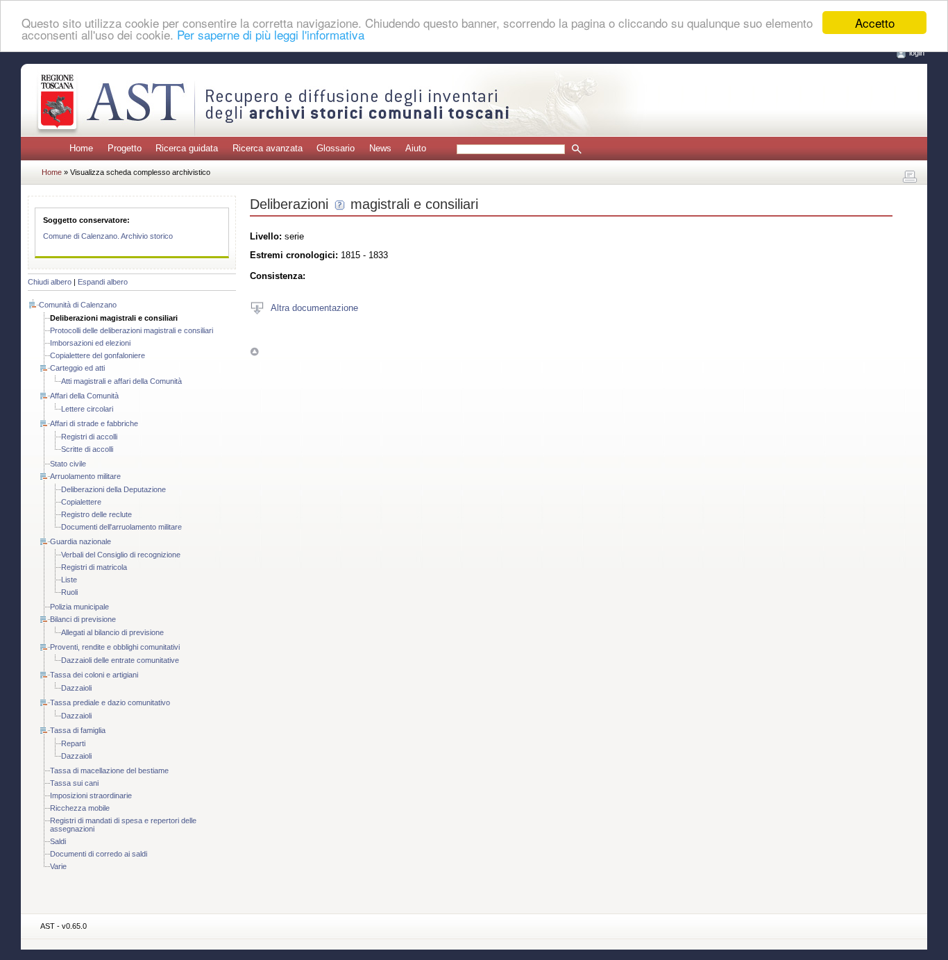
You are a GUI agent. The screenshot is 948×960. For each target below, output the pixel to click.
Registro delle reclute (96, 514)
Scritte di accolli (87, 449)
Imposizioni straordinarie (91, 795)
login (916, 53)
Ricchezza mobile (80, 808)
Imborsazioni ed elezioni (90, 343)
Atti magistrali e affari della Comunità (121, 381)
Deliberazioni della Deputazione (113, 489)
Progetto (125, 148)
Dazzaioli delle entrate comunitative (120, 660)
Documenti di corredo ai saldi (98, 854)
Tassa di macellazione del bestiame (109, 770)
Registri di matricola (94, 567)
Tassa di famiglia (77, 730)
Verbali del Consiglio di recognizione (120, 554)
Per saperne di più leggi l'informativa (270, 35)
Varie (58, 866)
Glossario (335, 148)
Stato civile (68, 464)
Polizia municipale (79, 607)
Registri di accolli (89, 436)
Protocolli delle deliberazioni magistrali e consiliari (131, 330)
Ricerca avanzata (267, 148)
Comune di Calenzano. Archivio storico (108, 236)
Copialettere (81, 502)
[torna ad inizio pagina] (254, 351)
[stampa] (910, 177)
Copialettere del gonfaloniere (97, 355)
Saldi (58, 841)
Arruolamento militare (85, 476)
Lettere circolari (87, 409)
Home (81, 148)
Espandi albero (103, 282)
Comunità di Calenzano (78, 305)
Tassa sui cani (74, 783)
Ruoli (69, 592)
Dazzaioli (76, 688)
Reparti (73, 743)
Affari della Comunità (84, 395)
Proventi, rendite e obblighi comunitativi (115, 647)
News (380, 148)
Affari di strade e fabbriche (94, 423)
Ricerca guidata (186, 148)
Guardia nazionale (80, 541)
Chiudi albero (49, 282)
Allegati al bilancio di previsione (112, 632)
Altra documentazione (314, 307)
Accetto (875, 22)
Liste (69, 579)
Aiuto (415, 148)
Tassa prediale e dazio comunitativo (110, 702)
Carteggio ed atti (77, 368)
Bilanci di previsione (83, 619)
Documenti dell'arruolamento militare (121, 527)
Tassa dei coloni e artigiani (94, 675)
